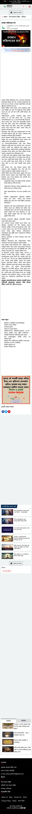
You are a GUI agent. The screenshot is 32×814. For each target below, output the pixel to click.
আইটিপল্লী (23, 808)
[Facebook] (3, 411)
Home (25, 797)
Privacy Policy (6, 801)
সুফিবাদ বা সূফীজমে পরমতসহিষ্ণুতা (14, 323)
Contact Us (17, 797)
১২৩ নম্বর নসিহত (6, 571)
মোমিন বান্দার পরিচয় (10, 325)
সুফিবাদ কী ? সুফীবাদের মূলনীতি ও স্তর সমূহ (16, 341)
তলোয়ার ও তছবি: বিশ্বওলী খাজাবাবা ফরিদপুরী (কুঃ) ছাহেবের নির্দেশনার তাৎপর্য (22, 538)
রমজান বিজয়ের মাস (10, 347)
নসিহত (23, 17)
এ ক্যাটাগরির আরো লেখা (9, 506)
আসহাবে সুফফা (8, 327)
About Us (5, 797)
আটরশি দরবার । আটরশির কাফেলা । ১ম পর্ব (16, 331)
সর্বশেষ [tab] (8, 721)
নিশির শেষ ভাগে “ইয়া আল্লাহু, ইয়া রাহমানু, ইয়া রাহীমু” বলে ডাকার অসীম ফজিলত (21, 547)
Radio (14, 801)
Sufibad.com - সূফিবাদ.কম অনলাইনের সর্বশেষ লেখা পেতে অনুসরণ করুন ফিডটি (16, 50)
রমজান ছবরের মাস (9, 345)
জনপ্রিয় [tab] (23, 721)
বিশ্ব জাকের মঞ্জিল (14, 17)
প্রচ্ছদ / (5, 17)
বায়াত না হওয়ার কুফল (10, 329)
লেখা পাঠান (21, 801)
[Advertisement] (16, 69)
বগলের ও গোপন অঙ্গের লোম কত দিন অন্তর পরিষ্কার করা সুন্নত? (22, 726)
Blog (10, 797)
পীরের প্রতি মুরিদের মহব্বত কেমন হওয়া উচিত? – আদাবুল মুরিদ (21, 511)
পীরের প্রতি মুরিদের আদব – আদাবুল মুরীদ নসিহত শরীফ (20, 520)
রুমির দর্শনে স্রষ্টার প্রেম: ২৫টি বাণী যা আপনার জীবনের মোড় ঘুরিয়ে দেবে (22, 750)
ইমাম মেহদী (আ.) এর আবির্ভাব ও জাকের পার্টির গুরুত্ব (21, 554)
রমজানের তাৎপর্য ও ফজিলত (12, 343)
